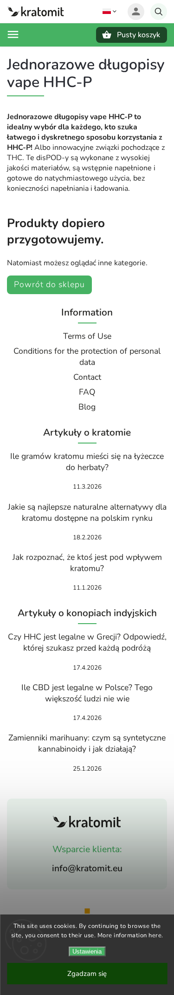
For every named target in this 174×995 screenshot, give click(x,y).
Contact (87, 377)
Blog (87, 406)
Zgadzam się (87, 973)
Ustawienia (87, 951)
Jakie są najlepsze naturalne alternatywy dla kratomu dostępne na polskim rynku (87, 512)
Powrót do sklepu (49, 284)
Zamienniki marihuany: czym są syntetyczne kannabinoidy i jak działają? (87, 743)
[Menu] (13, 34)
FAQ (87, 391)
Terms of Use (87, 336)
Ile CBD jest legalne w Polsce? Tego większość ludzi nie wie (87, 693)
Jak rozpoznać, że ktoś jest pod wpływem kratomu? (87, 562)
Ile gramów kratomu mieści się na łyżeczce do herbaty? (87, 461)
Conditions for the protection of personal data (87, 356)
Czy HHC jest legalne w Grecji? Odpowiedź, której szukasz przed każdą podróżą (87, 642)
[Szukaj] (158, 11)
